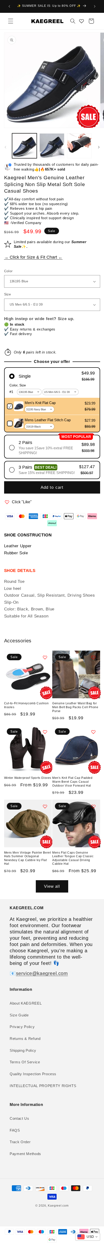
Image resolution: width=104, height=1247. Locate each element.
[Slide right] (98, 147)
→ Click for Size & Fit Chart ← (33, 257)
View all (52, 886)
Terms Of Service (25, 1062)
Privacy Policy (22, 1027)
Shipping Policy (23, 1050)
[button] (10, 21)
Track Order (20, 1142)
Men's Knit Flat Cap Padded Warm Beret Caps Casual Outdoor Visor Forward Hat (72, 781)
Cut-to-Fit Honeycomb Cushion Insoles (26, 705)
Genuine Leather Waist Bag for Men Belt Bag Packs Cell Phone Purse (75, 707)
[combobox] (87, 1237)
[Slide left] (5, 147)
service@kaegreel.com (42, 973)
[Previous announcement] (9, 6)
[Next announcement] (94, 6)
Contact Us (19, 1118)
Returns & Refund (25, 1039)
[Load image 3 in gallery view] (79, 145)
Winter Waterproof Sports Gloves (28, 778)
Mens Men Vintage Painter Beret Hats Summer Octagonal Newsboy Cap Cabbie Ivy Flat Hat (27, 858)
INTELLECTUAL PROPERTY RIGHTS (43, 1086)
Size (7, 294)
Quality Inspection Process (33, 1074)
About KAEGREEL (26, 1003)
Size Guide (19, 1015)
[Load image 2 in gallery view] (51, 145)
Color (8, 271)
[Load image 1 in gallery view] (24, 145)
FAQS (15, 1130)
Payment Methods (25, 1154)
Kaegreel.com (58, 1205)
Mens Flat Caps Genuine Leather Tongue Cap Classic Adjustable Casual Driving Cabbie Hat (73, 858)
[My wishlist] (81, 21)
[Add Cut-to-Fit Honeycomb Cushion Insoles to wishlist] (45, 657)
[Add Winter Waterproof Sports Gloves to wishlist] (45, 732)
